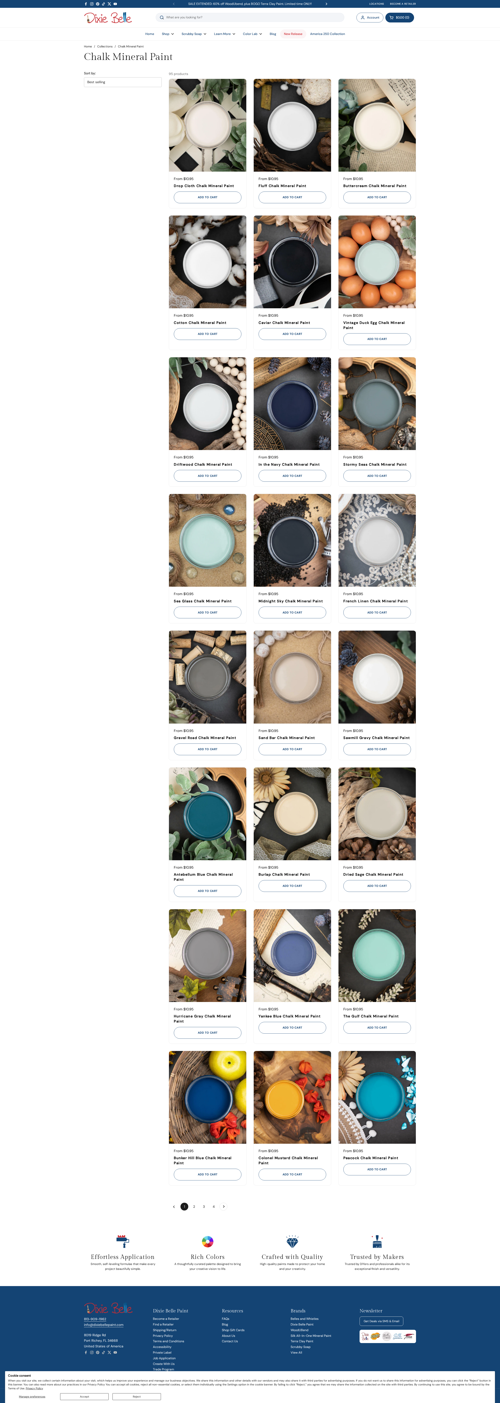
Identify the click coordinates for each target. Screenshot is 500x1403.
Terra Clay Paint (302, 1341)
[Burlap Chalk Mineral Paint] (292, 813)
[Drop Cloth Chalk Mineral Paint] (207, 125)
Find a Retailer (163, 1324)
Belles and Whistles (305, 1319)
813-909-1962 (95, 1319)
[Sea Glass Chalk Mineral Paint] (207, 540)
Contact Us (230, 1341)
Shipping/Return (164, 1330)
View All (296, 1352)
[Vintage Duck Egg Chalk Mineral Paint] (377, 262)
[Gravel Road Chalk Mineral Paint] (207, 677)
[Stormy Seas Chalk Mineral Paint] (377, 403)
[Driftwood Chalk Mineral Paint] (207, 403)
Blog (225, 1324)
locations (376, 3)
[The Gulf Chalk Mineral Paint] (377, 955)
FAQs (225, 1319)
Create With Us (164, 1364)
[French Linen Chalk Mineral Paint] (377, 540)
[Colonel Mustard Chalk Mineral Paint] (292, 1097)
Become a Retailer (166, 1319)
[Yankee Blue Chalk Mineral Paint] (292, 955)
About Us (228, 1336)
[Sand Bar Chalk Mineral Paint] (292, 677)
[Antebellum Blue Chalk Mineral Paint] (207, 813)
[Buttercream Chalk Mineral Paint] (377, 125)
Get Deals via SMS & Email (381, 1321)
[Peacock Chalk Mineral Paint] (377, 1097)
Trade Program (163, 1369)
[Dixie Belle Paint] (108, 17)
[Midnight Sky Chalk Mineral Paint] (292, 540)
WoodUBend (299, 1330)
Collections (104, 46)
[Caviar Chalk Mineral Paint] (292, 262)
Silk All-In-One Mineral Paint (311, 1336)
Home (88, 46)
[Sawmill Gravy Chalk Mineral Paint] (377, 677)
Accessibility (162, 1347)
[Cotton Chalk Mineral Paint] (207, 262)
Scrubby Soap (301, 1347)
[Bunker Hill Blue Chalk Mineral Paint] (207, 1097)
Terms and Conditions (168, 1341)
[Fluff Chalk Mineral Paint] (292, 125)
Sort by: (90, 73)
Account (373, 17)
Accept (84, 1396)
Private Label (162, 1352)
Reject (137, 1396)
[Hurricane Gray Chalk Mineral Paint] (207, 955)
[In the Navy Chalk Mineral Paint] (292, 403)
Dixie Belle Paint (302, 1324)
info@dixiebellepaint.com (103, 1325)
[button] (399, 17)
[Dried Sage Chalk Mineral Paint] (377, 813)
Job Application (164, 1358)
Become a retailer (403, 3)
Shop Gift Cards (233, 1330)
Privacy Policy (34, 1388)
